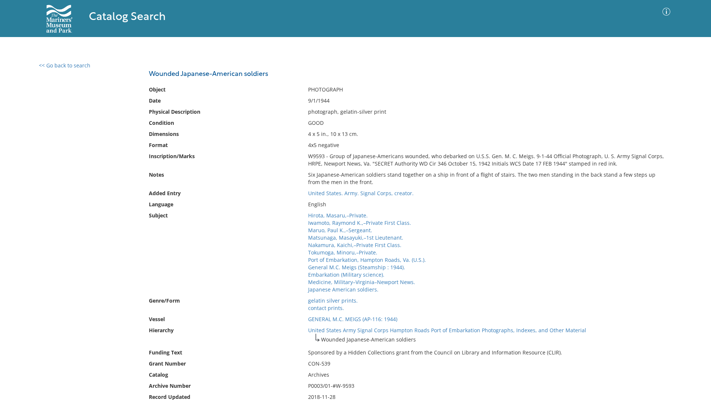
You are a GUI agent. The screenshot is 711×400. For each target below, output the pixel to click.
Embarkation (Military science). (346, 274)
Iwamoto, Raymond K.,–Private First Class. (359, 222)
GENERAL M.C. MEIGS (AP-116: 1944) (352, 319)
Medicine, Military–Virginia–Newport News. (361, 282)
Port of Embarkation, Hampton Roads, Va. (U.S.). (367, 259)
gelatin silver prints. (333, 300)
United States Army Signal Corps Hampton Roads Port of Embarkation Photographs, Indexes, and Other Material (447, 330)
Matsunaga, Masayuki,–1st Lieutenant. (355, 237)
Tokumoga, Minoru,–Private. (342, 252)
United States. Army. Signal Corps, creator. (361, 193)
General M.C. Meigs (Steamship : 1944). (356, 267)
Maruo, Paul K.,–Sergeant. (340, 230)
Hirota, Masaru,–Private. (338, 215)
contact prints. (326, 307)
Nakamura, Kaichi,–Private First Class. (354, 245)
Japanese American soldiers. (343, 289)
